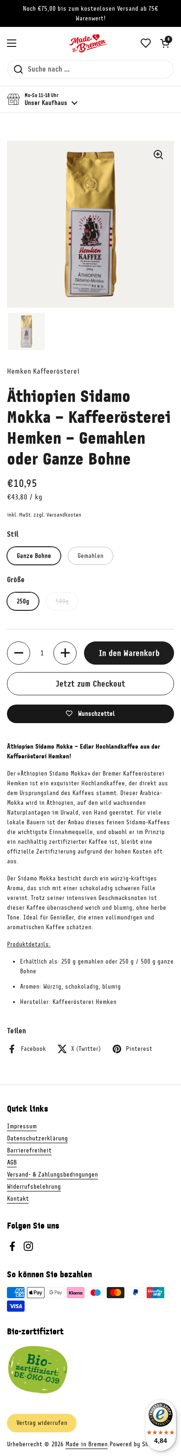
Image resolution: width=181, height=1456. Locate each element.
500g (62, 601)
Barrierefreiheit (29, 1150)
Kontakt (18, 1199)
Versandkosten (63, 514)
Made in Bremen (86, 1444)
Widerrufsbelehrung (34, 1187)
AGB (12, 1162)
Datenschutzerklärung (37, 1138)
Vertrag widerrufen (41, 1423)
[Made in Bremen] (88, 43)
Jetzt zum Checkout (90, 684)
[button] (164, 43)
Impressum (22, 1126)
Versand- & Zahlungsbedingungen (52, 1174)
